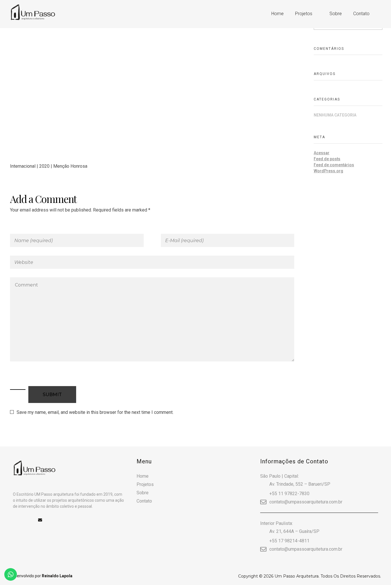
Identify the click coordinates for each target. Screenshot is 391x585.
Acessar (321, 153)
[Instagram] (27, 520)
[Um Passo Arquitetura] (48, 13)
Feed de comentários (334, 165)
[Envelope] (40, 520)
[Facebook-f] (15, 520)
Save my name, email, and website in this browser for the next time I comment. (95, 412)
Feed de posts (327, 159)
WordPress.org (328, 171)
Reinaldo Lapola (57, 576)
